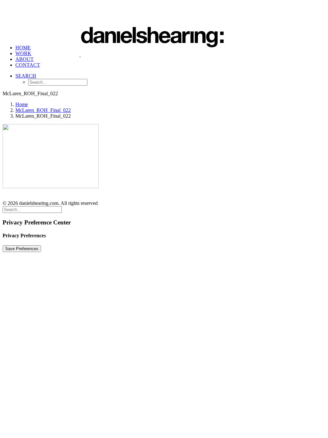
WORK (23, 53)
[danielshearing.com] (164, 21)
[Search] (32, 209)
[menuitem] (170, 59)
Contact (27, 65)
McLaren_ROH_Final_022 (43, 110)
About (24, 59)
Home (23, 47)
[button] (25, 76)
